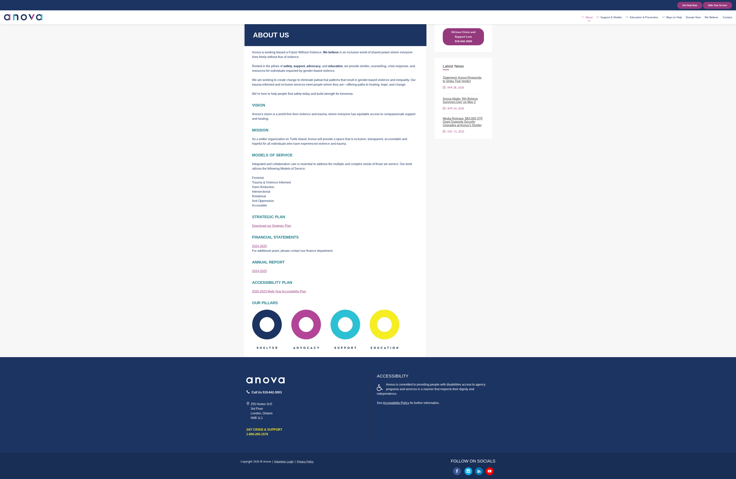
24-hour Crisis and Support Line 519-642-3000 (463, 37)
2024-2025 (259, 246)
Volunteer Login (284, 461)
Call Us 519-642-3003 (266, 392)
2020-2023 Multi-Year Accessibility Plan (279, 291)
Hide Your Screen (717, 5)
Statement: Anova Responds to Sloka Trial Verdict (462, 79)
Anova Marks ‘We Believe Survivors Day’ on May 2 (460, 100)
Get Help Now (689, 5)
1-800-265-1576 (257, 434)
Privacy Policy (305, 461)
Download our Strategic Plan (271, 225)
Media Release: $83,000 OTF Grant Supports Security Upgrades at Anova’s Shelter (463, 122)
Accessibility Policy (396, 403)
